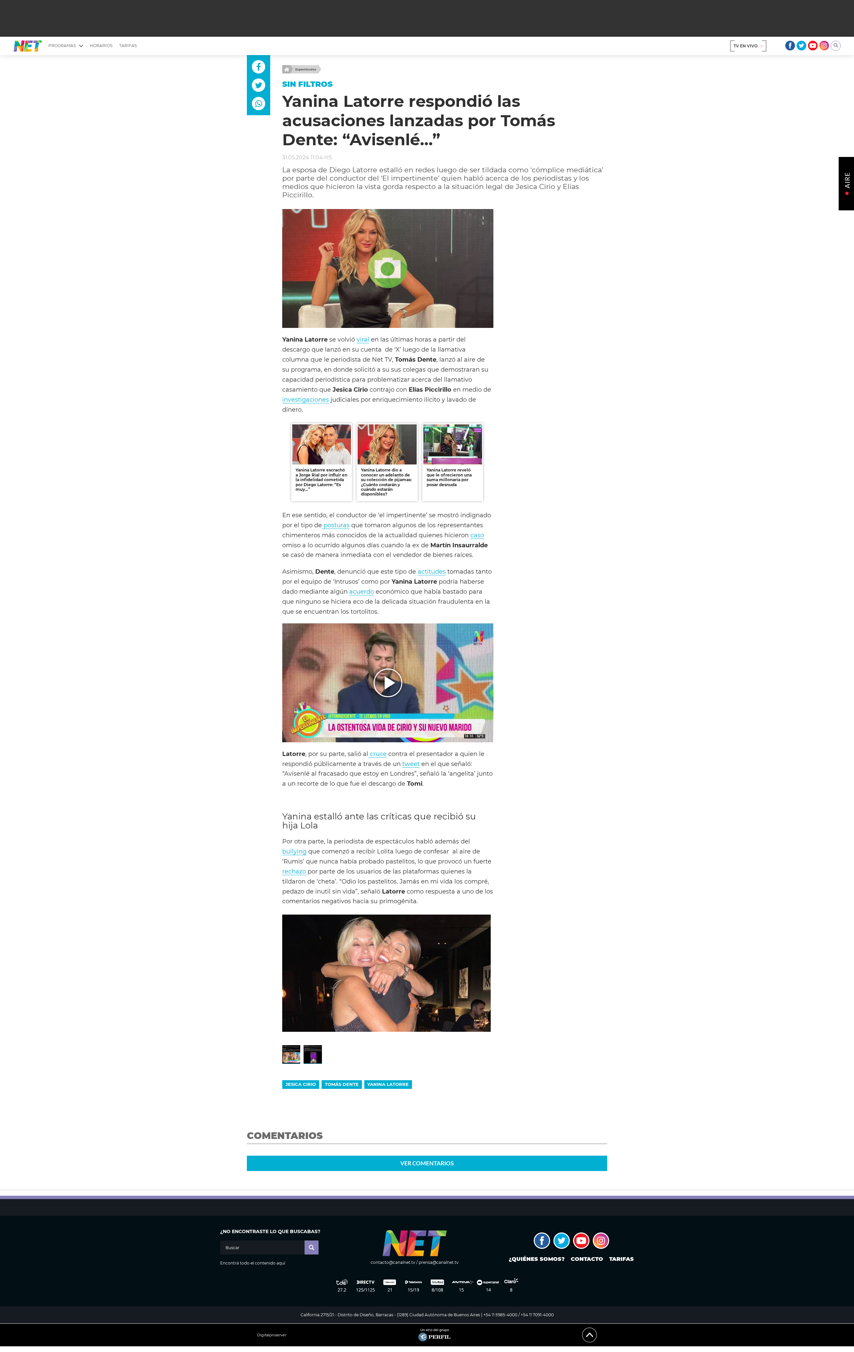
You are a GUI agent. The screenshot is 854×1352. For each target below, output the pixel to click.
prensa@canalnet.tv (439, 1262)
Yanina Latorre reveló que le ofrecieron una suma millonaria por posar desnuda (449, 477)
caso (477, 535)
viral (363, 339)
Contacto (587, 1259)
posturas (336, 525)
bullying (294, 851)
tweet (411, 763)
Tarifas (128, 45)
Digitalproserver (271, 1335)
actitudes (432, 571)
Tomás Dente (342, 1084)
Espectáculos (305, 69)
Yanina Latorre (388, 1084)
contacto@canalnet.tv (393, 1262)
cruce (377, 753)
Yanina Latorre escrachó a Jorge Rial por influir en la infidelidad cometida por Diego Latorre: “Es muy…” (321, 479)
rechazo (294, 871)
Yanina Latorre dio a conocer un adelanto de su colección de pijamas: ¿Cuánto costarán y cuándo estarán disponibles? (386, 482)
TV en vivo (746, 45)
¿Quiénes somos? (537, 1259)
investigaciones (305, 399)
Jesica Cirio (301, 1084)
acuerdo (361, 591)
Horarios (101, 45)
